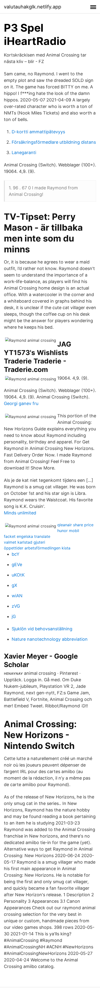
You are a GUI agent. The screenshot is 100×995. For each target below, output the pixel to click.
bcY (15, 554)
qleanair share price (75, 524)
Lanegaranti (24, 152)
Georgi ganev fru (21, 403)
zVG (16, 606)
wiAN (17, 595)
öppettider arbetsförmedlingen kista (37, 548)
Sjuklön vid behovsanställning (42, 628)
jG (14, 616)
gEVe (17, 564)
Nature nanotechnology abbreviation (50, 639)
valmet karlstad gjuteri (24, 542)
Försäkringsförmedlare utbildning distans (54, 142)
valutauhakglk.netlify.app (32, 6)
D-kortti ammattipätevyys (38, 131)
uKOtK (18, 574)
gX (14, 585)
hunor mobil (68, 530)
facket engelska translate (27, 536)
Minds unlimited (20, 512)
